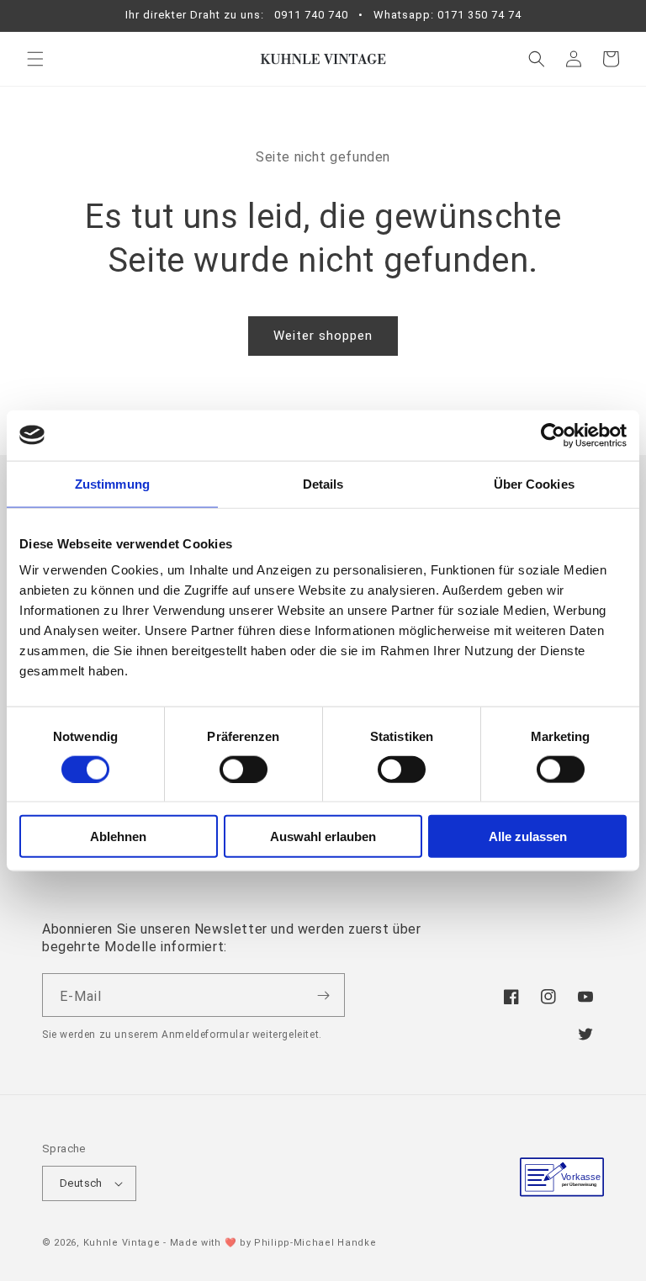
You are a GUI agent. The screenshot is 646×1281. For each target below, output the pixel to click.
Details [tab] (323, 483)
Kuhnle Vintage (122, 1242)
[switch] (243, 768)
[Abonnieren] (323, 995)
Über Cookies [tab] (534, 483)
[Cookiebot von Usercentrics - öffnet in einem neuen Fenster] (553, 434)
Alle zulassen (528, 836)
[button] (35, 58)
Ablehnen (118, 836)
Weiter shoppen (323, 335)
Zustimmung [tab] (112, 483)
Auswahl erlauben (323, 836)
